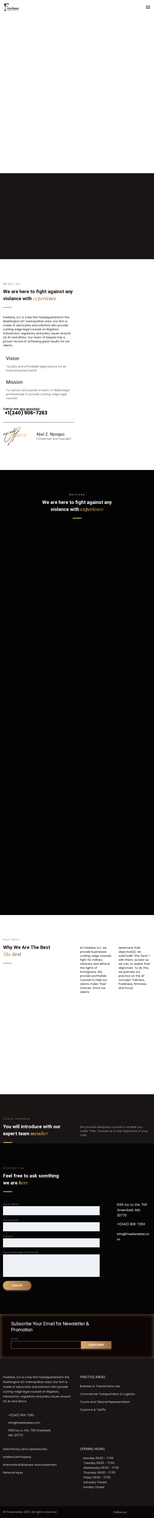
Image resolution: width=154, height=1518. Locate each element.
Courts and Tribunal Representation (105, 1402)
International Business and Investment (30, 1465)
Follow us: (120, 1512)
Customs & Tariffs (38, 817)
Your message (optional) (20, 1252)
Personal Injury (13, 1473)
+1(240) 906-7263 (131, 1224)
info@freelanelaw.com (133, 1237)
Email (14, 1338)
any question (29, 409)
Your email (10, 1220)
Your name (11, 1204)
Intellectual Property (115, 559)
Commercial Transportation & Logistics (107, 1394)
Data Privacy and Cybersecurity (25, 1449)
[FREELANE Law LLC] (11, 7)
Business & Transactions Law (100, 1386)
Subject (8, 1236)
